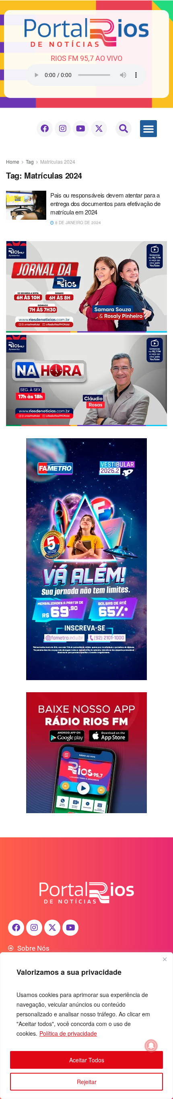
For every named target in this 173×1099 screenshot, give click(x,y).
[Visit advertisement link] (86, 333)
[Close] (164, 959)
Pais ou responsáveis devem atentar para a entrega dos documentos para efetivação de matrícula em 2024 (105, 203)
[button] (123, 129)
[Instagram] (63, 129)
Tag (30, 161)
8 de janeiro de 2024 (77, 222)
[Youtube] (81, 129)
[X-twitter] (99, 129)
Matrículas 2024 (57, 161)
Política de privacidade (68, 1033)
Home (12, 161)
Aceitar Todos (86, 1060)
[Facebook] (45, 129)
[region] (86, 1025)
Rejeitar (87, 1082)
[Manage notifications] (151, 1045)
